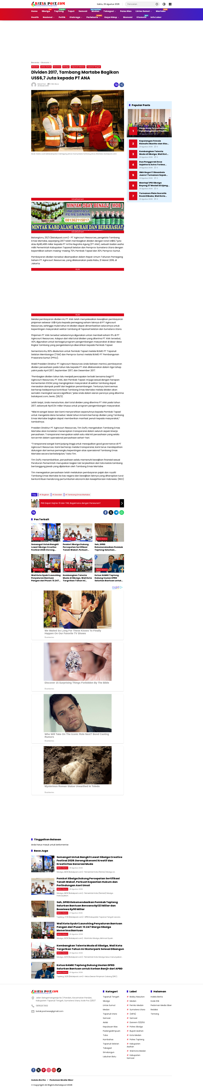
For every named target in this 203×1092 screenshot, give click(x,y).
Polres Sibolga (136, 1026)
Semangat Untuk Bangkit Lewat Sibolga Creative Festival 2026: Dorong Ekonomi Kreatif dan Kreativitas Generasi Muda (45, 547)
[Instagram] (49, 1070)
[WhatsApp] (121, 512)
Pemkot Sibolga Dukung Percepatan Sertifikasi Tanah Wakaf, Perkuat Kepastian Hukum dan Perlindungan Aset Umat (76, 547)
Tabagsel (107, 1048)
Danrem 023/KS (137, 1022)
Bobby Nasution (137, 996)
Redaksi (154, 1009)
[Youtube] (54, 1070)
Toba (105, 1035)
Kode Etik (155, 1001)
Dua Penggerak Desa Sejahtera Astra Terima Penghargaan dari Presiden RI (154, 163)
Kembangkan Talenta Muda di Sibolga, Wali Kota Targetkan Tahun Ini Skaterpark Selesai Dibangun (77, 578)
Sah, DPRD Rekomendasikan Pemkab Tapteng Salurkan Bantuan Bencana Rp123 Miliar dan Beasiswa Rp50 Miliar (109, 547)
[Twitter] (111, 512)
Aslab (105, 1022)
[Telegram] (116, 512)
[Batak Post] (48, 4)
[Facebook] (105, 512)
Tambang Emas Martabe (79, 494)
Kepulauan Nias (110, 1026)
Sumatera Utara (137, 1009)
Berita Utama (38, 539)
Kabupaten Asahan (133, 1045)
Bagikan (45, 494)
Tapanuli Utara (110, 1013)
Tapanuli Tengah (93, 67)
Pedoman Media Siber (161, 1005)
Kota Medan (135, 1035)
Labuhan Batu (109, 1056)
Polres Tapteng (137, 1039)
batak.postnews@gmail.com (49, 1011)
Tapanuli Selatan (78, 67)
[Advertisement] (101, 40)
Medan (106, 1009)
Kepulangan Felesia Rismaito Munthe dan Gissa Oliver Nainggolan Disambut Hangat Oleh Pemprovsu (154, 142)
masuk (46, 844)
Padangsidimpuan (111, 1031)
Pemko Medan (136, 1005)
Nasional (56, 67)
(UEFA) (133, 1013)
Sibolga (66, 67)
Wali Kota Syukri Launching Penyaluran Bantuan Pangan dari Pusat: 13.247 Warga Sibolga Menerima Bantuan (46, 578)
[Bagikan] (121, 84)
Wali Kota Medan (138, 1051)
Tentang (155, 1013)
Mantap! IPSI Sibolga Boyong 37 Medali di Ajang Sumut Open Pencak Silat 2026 (153, 184)
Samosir (107, 1018)
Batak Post (42, 84)
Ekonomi (35, 67)
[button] (157, 4)
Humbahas (108, 1039)
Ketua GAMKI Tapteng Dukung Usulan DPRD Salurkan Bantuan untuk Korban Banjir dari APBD (108, 578)
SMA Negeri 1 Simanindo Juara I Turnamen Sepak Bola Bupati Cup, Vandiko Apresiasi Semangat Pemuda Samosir (152, 173)
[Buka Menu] (170, 4)
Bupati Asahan (136, 1031)
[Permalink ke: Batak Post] (34, 84)
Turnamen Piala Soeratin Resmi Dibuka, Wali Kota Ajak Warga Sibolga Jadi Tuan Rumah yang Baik (152, 194)
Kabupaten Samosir (133, 1056)
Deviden (58, 494)
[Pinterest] (43, 1070)
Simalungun (108, 1052)
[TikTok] (59, 1070)
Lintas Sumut (46, 67)
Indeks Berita (157, 996)
